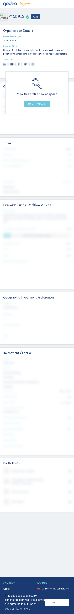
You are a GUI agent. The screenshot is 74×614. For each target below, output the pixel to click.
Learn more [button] (23, 608)
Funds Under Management (16, 261)
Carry (6, 249)
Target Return (10, 440)
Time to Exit (9, 402)
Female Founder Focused (15, 417)
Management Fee (11, 243)
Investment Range (12, 423)
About (6, 588)
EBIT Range (8, 434)
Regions (7, 303)
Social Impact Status (13, 407)
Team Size (8, 390)
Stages (6, 358)
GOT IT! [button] (57, 602)
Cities (6, 335)
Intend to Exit (10, 396)
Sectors (7, 368)
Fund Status (9, 210)
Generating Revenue (13, 429)
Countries (8, 314)
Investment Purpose (13, 446)
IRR (4, 255)
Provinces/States (11, 324)
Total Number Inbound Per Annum (19, 228)
